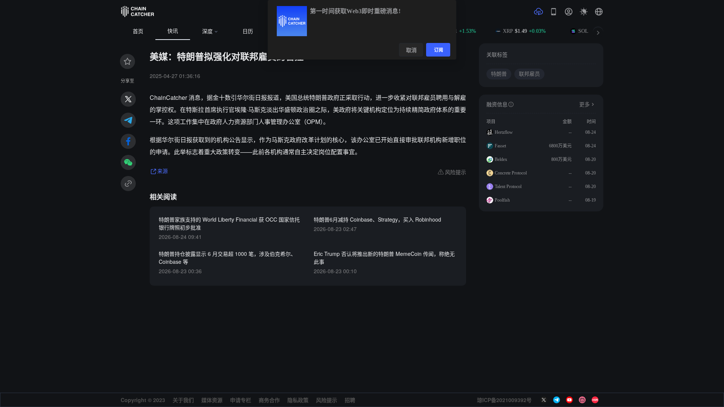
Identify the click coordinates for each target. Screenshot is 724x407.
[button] (598, 11)
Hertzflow (504, 132)
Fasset (500, 145)
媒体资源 (211, 400)
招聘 (350, 400)
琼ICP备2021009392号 (504, 400)
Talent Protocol (508, 186)
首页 (138, 31)
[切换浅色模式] (583, 11)
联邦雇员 (529, 74)
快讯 (172, 31)
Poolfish (502, 200)
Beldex (501, 159)
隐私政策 (297, 400)
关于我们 (183, 400)
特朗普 (499, 74)
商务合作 (269, 400)
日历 (247, 31)
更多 (584, 104)
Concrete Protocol (511, 173)
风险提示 (326, 400)
